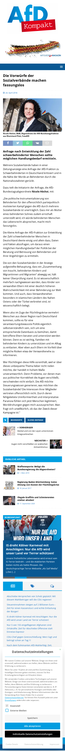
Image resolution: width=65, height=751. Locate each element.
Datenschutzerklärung (14, 697)
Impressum (54, 744)
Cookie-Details (12, 744)
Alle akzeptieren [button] (32, 726)
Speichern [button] (32, 718)
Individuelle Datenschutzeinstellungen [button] (32, 734)
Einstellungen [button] (10, 700)
